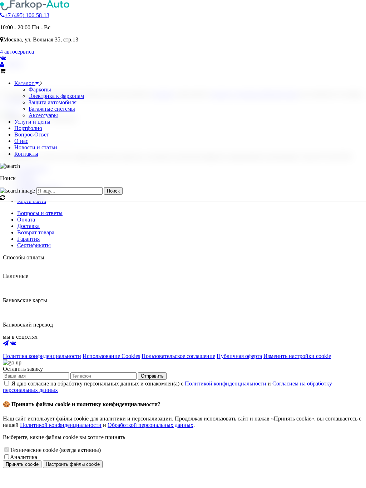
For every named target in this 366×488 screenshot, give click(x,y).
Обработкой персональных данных (150, 425)
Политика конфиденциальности (42, 356)
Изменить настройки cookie (297, 356)
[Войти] (2, 64)
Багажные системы (52, 109)
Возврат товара (35, 232)
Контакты (26, 154)
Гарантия (28, 239)
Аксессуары (43, 115)
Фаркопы (40, 89)
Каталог (24, 83)
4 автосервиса (17, 52)
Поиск (113, 191)
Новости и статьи (35, 147)
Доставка (28, 226)
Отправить (152, 376)
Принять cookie (22, 464)
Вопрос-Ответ (31, 134)
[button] (183, 172)
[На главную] (35, 9)
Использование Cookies (111, 356)
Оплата (26, 219)
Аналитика (23, 457)
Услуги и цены (32, 122)
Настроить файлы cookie (73, 464)
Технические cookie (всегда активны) (55, 450)
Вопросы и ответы (40, 213)
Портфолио (28, 128)
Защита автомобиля (52, 102)
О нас (21, 141)
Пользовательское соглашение (178, 356)
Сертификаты (34, 245)
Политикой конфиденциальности (225, 383)
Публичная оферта (239, 356)
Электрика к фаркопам (56, 96)
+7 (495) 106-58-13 (27, 15)
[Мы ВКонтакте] (3, 58)
